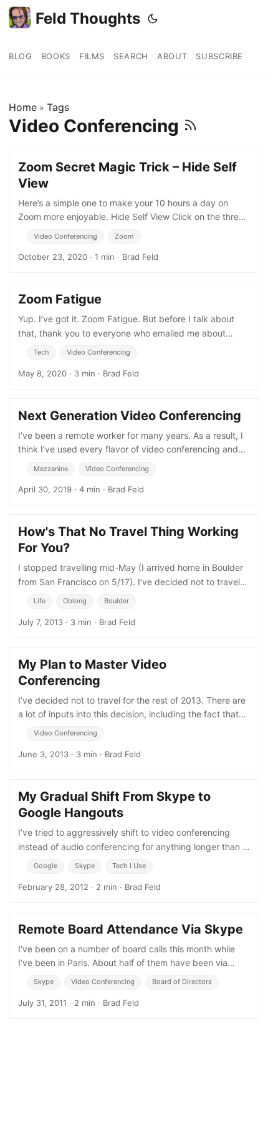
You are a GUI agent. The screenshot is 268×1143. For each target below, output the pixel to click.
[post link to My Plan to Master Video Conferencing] (134, 709)
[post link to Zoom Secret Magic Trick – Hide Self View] (134, 211)
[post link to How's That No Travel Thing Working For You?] (134, 576)
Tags (58, 107)
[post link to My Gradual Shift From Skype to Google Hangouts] (134, 841)
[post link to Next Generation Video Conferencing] (134, 452)
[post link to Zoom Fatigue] (134, 335)
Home (23, 107)
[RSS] (190, 125)
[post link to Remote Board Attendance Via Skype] (134, 965)
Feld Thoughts (88, 18)
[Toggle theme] (152, 18)
